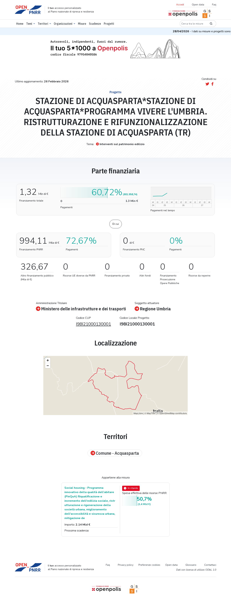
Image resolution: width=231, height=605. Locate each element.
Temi (29, 23)
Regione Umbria (155, 308)
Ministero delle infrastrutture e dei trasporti (83, 308)
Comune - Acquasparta (117, 453)
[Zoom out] (47, 365)
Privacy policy (125, 565)
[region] (115, 385)
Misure (82, 23)
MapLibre (138, 413)
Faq (214, 4)
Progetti (109, 23)
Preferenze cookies (149, 565)
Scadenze (95, 23)
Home (19, 23)
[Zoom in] (47, 360)
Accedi (180, 4)
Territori (43, 23)
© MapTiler (150, 413)
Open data (198, 4)
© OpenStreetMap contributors (172, 413)
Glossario (191, 565)
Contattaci (210, 565)
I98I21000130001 (93, 324)
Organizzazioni (63, 23)
